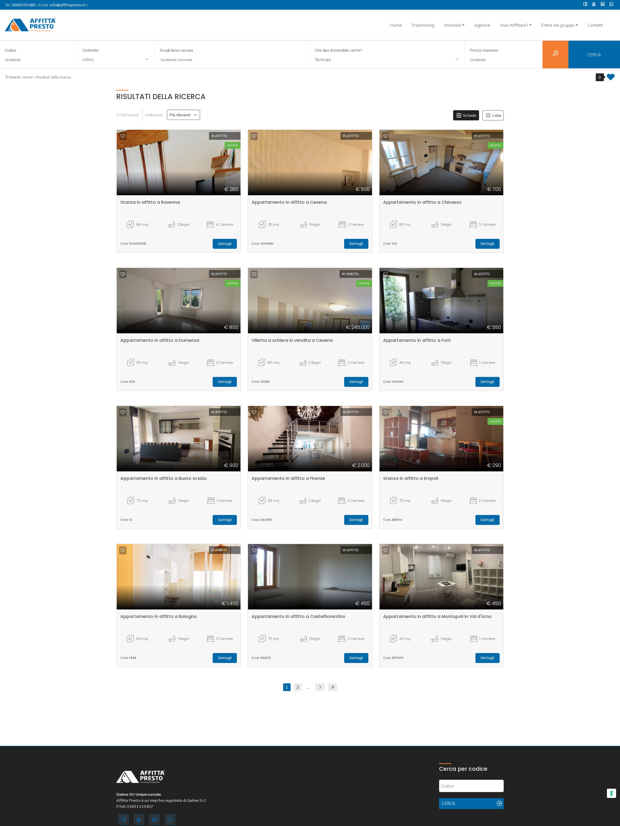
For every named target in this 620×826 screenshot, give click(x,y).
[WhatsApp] (611, 4)
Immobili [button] (452, 25)
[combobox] (116, 60)
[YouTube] (594, 4)
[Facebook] (585, 4)
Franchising (423, 25)
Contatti (595, 25)
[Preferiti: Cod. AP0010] (385, 550)
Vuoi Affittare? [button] (514, 25)
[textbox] (373, 59)
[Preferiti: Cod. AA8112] (254, 550)
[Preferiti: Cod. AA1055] (254, 412)
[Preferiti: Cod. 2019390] (254, 136)
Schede (469, 115)
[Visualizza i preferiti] (610, 78)
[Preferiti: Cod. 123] (385, 136)
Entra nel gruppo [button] (557, 25)
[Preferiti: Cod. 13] (122, 412)
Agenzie (482, 25)
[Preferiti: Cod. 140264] (385, 274)
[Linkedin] (602, 4)
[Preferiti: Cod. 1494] (122, 550)
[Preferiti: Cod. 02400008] (122, 136)
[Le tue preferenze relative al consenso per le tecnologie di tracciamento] (611, 793)
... (308, 687)
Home (396, 25)
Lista (496, 115)
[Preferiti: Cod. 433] (122, 274)
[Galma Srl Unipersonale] (30, 24)
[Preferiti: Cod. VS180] (254, 274)
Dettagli (225, 243)
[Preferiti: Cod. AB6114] (385, 412)
